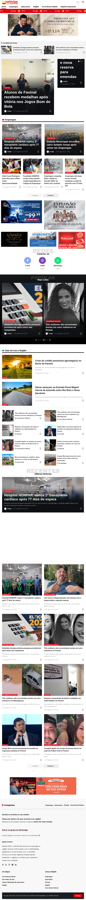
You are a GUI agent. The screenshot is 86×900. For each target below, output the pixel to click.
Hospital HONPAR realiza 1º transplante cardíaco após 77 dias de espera (26, 102)
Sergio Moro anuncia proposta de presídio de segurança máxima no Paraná (69, 429)
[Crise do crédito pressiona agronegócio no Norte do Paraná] (17, 367)
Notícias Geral (50, 594)
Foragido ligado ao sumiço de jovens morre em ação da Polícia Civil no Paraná (28, 444)
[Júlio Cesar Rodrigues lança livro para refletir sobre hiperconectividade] (11, 166)
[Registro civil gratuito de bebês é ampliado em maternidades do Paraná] (64, 310)
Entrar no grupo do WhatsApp (15, 830)
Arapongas (8, 92)
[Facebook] (27, 263)
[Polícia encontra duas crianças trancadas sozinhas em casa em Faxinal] (50, 445)
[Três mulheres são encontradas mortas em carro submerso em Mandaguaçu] (6, 50)
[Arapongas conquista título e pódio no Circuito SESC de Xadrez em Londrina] (53, 166)
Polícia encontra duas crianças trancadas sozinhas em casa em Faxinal (68, 444)
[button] (78, 895)
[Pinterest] (12, 864)
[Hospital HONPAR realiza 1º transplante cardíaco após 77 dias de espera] (49, 50)
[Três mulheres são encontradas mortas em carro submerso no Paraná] (8, 416)
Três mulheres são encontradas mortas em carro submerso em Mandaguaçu (20, 327)
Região (5, 377)
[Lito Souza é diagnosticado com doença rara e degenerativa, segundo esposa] (64, 579)
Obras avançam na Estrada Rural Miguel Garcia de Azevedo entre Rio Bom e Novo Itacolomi (57, 390)
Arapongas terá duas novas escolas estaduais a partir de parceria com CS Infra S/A (73, 181)
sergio (9, 111)
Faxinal (61, 448)
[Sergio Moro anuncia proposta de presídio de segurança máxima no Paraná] (50, 430)
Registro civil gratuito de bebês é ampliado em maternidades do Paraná (62, 327)
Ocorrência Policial (12, 321)
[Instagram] (42, 263)
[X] (6, 864)
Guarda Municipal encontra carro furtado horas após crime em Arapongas (63, 144)
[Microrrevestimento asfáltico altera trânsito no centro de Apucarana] (8, 459)
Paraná (49, 321)
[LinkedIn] (16, 864)
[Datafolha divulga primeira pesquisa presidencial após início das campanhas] (22, 630)
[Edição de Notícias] (10, 2)
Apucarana (20, 462)
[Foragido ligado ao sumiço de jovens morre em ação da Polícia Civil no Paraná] (8, 445)
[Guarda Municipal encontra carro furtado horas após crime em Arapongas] (50, 459)
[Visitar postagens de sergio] (5, 111)
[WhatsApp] (58, 263)
